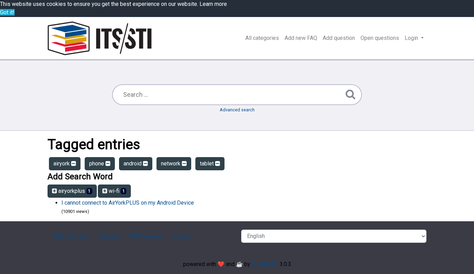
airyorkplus (74, 191)
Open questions (380, 38)
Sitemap (109, 236)
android (133, 163)
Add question (339, 38)
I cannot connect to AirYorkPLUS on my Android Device (127, 202)
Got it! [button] (7, 12)
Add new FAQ (301, 38)
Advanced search (237, 109)
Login (412, 38)
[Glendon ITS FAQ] (100, 38)
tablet (207, 163)
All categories (262, 38)
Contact (183, 236)
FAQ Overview (70, 236)
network (171, 163)
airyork (62, 163)
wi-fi (116, 191)
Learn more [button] (213, 4)
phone (97, 163)
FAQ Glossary (146, 236)
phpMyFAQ (265, 264)
